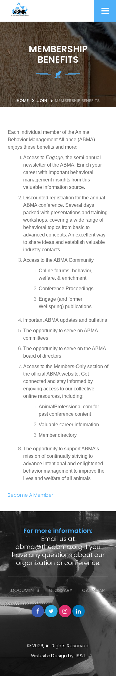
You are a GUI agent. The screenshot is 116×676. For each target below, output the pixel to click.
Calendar (93, 590)
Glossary (60, 590)
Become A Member (30, 495)
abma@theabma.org (49, 546)
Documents (25, 590)
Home (23, 101)
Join (42, 101)
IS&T (80, 655)
